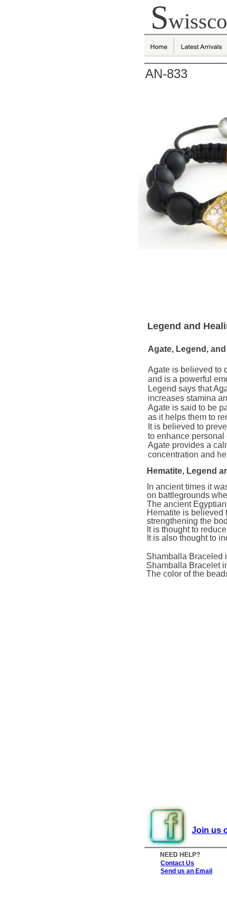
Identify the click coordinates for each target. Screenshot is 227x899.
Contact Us (177, 863)
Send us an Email (186, 871)
